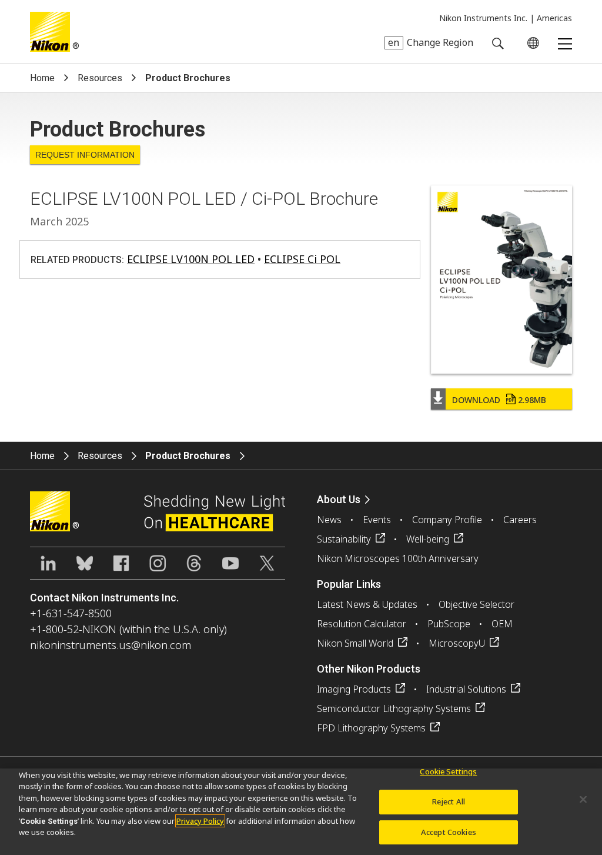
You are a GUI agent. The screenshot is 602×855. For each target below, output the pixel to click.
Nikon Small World (355, 643)
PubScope (448, 623)
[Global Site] (531, 42)
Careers (520, 519)
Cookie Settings (448, 772)
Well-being (427, 539)
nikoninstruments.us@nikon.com (110, 645)
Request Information (85, 154)
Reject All (448, 801)
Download (499, 399)
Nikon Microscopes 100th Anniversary (398, 558)
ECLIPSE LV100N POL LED (191, 259)
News (329, 519)
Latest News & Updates (367, 604)
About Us (338, 499)
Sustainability (344, 539)
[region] (301, 811)
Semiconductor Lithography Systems (394, 708)
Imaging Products (354, 689)
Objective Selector (476, 604)
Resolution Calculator (361, 623)
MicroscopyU (457, 643)
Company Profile (447, 519)
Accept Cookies (448, 832)
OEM (502, 623)
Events (377, 519)
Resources (100, 78)
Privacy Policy (200, 821)
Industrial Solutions (466, 689)
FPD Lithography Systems (371, 727)
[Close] (583, 800)
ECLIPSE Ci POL (302, 259)
